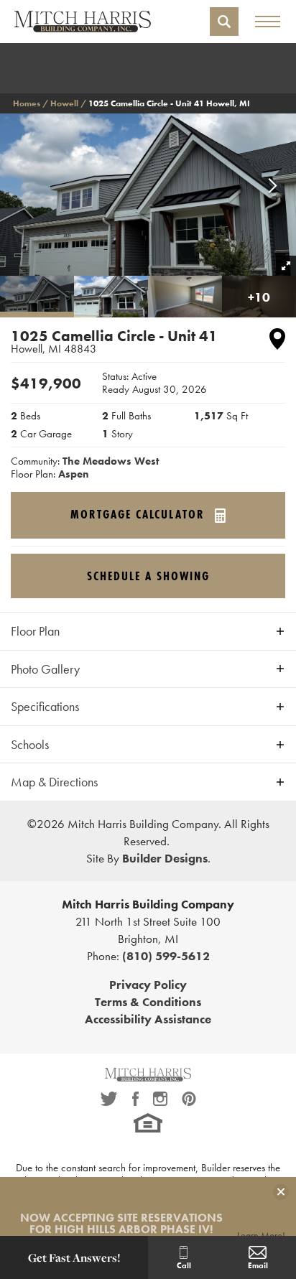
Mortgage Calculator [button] (139, 515)
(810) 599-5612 (166, 956)
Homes (26, 103)
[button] (224, 21)
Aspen (73, 474)
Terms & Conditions (148, 1002)
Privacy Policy (148, 984)
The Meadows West (111, 461)
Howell (64, 103)
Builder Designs (165, 858)
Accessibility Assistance (148, 1019)
